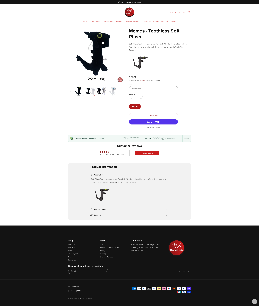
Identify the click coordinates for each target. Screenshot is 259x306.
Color (131, 84)
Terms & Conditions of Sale (109, 247)
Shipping (142, 80)
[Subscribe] (105, 271)
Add (133, 106)
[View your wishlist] (184, 12)
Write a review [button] (147, 153)
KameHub (76, 298)
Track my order (73, 254)
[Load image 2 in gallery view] (90, 91)
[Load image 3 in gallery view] (101, 91)
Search (70, 251)
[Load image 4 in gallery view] (113, 91)
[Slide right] (121, 91)
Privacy (102, 251)
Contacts (71, 247)
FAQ (101, 244)
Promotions (72, 260)
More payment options (153, 127)
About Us (71, 244)
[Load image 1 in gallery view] (78, 91)
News (70, 257)
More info (186, 138)
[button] (70, 12)
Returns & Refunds (106, 257)
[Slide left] (70, 91)
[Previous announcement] (69, 2)
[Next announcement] (190, 2)
